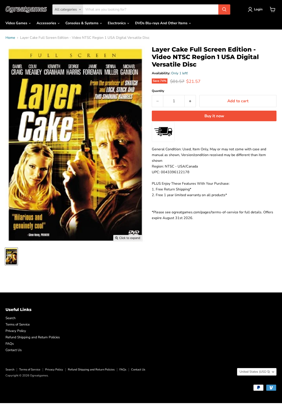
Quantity (158, 91)
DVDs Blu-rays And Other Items (161, 23)
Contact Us (14, 350)
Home (10, 38)
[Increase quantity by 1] (190, 101)
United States (254, 372)
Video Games (17, 23)
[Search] (224, 9)
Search (11, 318)
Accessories (47, 23)
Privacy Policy (16, 331)
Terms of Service (18, 324)
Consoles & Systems (82, 23)
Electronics (117, 23)
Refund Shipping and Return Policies (33, 337)
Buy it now (214, 116)
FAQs (10, 343)
